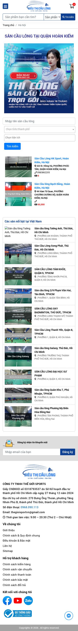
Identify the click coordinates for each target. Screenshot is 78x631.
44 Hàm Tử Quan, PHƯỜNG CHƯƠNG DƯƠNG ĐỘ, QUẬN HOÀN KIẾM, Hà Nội (51, 194)
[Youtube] (17, 600)
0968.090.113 (29, 507)
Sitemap (8, 551)
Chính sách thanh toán (17, 574)
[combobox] (39, 129)
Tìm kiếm (69, 16)
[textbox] (39, 129)
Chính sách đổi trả (14, 585)
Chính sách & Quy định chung (21, 535)
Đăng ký (67, 452)
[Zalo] (28, 600)
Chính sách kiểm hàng (17, 564)
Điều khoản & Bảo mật (16, 540)
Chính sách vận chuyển (17, 569)
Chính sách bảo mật (15, 579)
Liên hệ (7, 546)
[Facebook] (7, 600)
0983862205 (43, 172)
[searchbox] (39, 137)
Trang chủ (8, 25)
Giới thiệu (9, 530)
